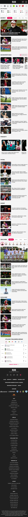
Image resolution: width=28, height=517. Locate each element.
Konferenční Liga (14, 404)
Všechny (11, 239)
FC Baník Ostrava (14, 445)
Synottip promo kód (14, 498)
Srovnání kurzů (14, 488)
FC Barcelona (14, 449)
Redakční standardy (12, 385)
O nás (4, 379)
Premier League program (14, 469)
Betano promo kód (14, 493)
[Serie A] (22, 342)
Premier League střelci (14, 426)
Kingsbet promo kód (14, 495)
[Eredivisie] (15, 342)
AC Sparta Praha (14, 440)
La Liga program (14, 471)
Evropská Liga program (14, 466)
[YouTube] (20, 375)
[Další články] (27, 63)
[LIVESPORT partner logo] (11, 391)
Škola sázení (14, 485)
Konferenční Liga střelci (14, 423)
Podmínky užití (21, 379)
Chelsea (14, 456)
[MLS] (6, 342)
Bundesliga (14, 411)
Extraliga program (14, 476)
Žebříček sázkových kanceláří (14, 483)
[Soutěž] (22, 2)
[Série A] (9, 342)
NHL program (14, 478)
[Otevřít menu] (26, 6)
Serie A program (14, 475)
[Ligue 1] (19, 342)
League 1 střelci (14, 433)
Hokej (21, 239)
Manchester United (14, 450)
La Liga (14, 409)
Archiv (19, 385)
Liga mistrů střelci (14, 419)
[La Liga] (12, 342)
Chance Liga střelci (14, 424)
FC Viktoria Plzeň (14, 443)
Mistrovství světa (14, 414)
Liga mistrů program (14, 462)
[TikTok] (14, 375)
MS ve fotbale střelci (14, 435)
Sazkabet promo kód (14, 500)
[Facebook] (7, 375)
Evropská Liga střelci (14, 421)
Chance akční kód (14, 505)
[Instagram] (17, 375)
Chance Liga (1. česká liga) (14, 405)
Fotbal (16, 239)
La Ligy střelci (14, 428)
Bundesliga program (14, 473)
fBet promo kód (14, 507)
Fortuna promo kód (14, 502)
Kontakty (9, 379)
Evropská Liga (14, 402)
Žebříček (15, 379)
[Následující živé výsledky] (25, 13)
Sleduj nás (24, 54)
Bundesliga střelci (14, 430)
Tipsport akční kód (14, 504)
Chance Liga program (14, 464)
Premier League (14, 407)
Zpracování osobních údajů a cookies (14, 382)
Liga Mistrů (14, 400)
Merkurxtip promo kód (14, 497)
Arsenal (14, 452)
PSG (14, 454)
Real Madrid (14, 447)
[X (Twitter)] (10, 375)
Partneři (14, 388)
